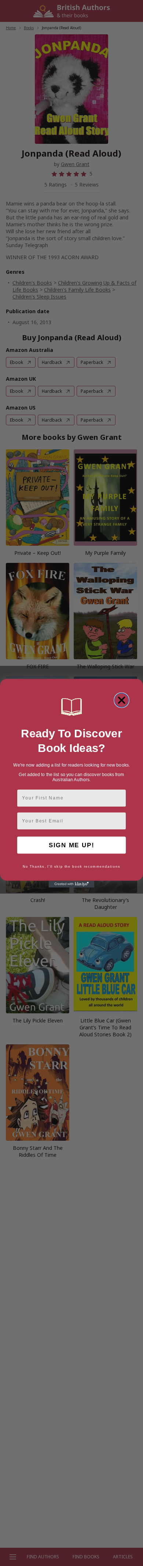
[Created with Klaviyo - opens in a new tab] (72, 883)
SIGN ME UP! (71, 845)
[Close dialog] (121, 700)
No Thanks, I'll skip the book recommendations (72, 866)
